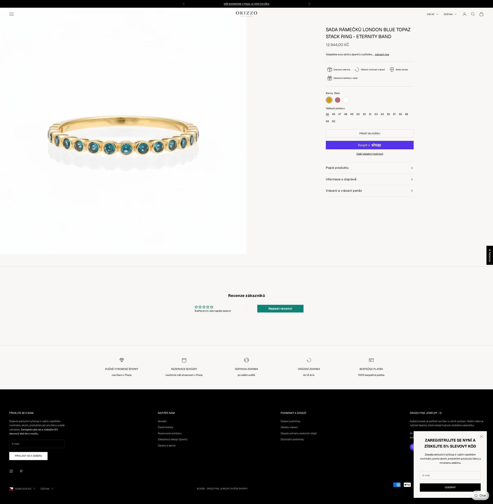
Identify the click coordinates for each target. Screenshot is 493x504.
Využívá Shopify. (239, 488)
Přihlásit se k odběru (28, 455)
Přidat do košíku (369, 133)
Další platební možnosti (369, 153)
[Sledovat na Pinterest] (21, 471)
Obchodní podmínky (292, 439)
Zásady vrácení (289, 427)
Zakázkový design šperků (172, 439)
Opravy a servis (167, 445)
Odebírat (450, 487)
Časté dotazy (165, 427)
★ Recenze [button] (489, 255)
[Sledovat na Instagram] (11, 471)
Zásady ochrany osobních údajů (299, 433)
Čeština (448, 14)
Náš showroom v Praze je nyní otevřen (246, 4)
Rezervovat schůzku (169, 433)
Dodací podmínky (290, 421)
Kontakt (162, 421)
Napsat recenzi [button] (280, 309)
